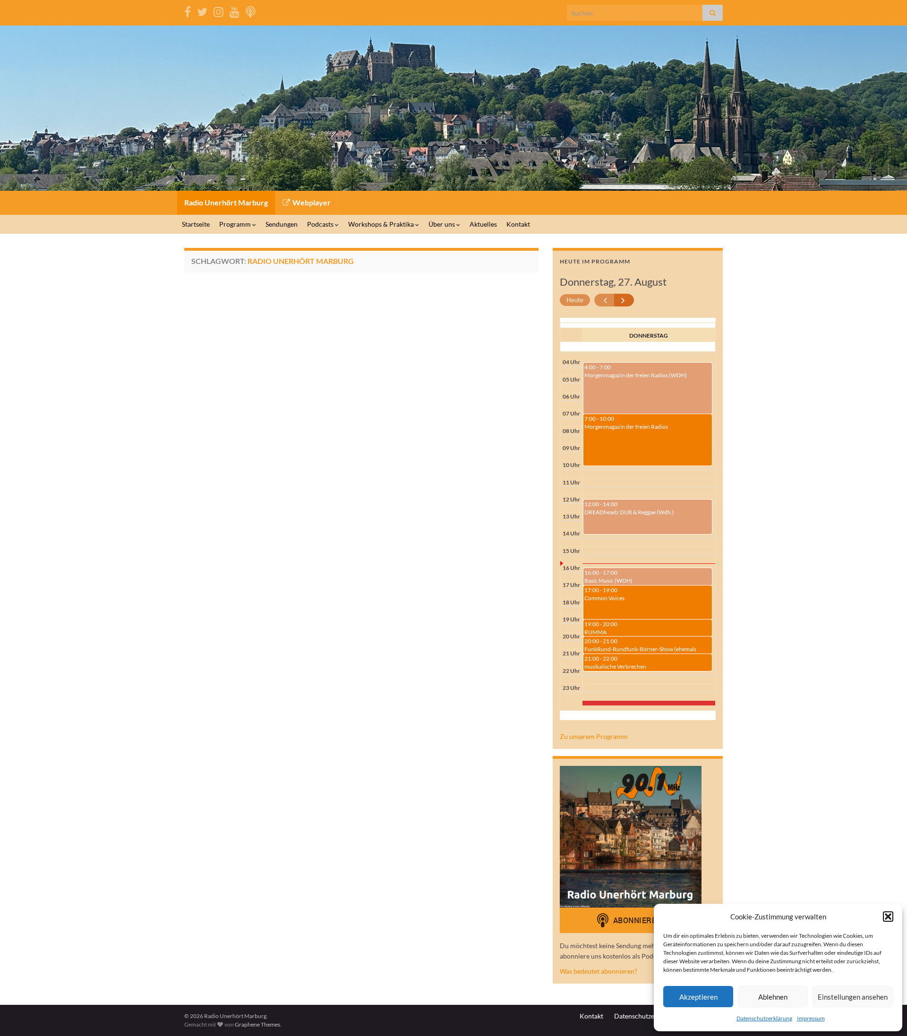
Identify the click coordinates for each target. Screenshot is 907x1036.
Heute (574, 300)
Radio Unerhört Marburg (226, 202)
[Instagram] (218, 10)
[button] (888, 916)
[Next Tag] (624, 300)
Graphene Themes (257, 1024)
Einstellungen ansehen (853, 997)
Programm (235, 224)
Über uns (442, 224)
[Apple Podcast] (251, 10)
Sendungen (281, 224)
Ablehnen (772, 997)
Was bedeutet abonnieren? (598, 971)
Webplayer (311, 202)
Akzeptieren (698, 997)
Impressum (811, 1018)
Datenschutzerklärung (764, 1018)
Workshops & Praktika (381, 224)
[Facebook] (187, 10)
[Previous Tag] (604, 300)
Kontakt (518, 224)
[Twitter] (202, 10)
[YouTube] (235, 10)
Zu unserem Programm (594, 736)
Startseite (196, 224)
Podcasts (321, 224)
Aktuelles (483, 224)
